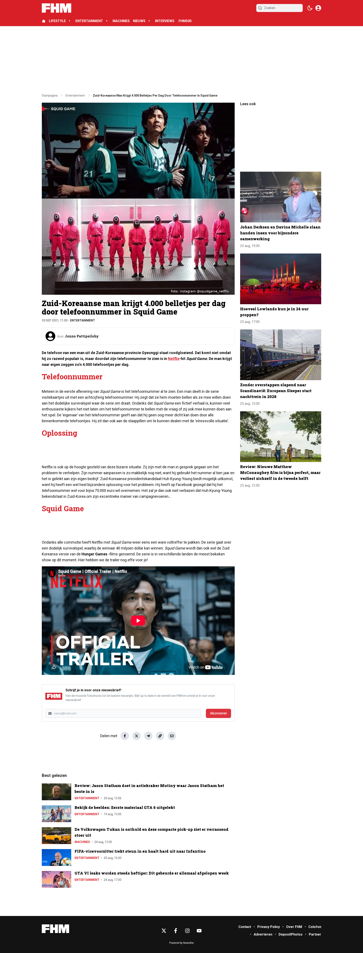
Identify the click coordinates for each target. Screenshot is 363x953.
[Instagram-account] (187, 930)
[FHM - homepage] (56, 8)
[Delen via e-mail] (172, 736)
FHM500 (185, 21)
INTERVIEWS (165, 21)
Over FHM (294, 927)
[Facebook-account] (175, 930)
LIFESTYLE (57, 21)
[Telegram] (148, 736)
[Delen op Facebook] (125, 736)
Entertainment (82, 320)
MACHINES (121, 21)
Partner (315, 934)
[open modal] (318, 8)
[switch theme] (310, 8)
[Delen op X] (136, 736)
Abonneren (218, 713)
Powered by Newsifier (181, 942)
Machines (82, 842)
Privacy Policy (268, 927)
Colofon (314, 927)
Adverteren (263, 934)
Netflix (173, 358)
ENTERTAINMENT (89, 21)
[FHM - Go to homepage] (55, 928)
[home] (44, 21)
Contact (244, 927)
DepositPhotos (290, 934)
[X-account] (163, 930)
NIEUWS (139, 21)
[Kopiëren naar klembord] (160, 736)
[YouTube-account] (199, 930)
